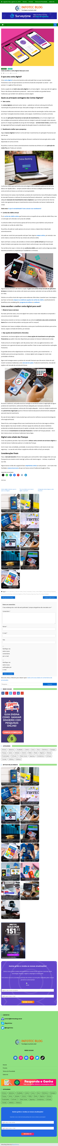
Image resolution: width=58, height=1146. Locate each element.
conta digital (8, 80)
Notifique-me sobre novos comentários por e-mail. (6, 652)
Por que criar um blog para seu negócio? (9, 597)
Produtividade (5, 756)
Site (4, 640)
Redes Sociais (23, 756)
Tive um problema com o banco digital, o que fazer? (27, 489)
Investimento (15, 594)
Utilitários (11, 759)
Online (24, 594)
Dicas (38, 749)
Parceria (31, 2)
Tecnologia (41, 594)
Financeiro (53, 591)
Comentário (6, 611)
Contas (33, 591)
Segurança (33, 594)
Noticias (49, 753)
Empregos (52, 749)
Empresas (48, 591)
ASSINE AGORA (27, 1002)
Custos (44, 591)
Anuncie (25, 2)
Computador (29, 591)
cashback (36, 302)
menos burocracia (13, 468)
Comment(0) (14, 73)
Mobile (10, 69)
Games (10, 753)
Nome (5, 626)
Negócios (20, 594)
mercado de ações (28, 363)
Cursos (33, 749)
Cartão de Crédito (19, 591)
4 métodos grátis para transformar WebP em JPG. (50, 597)
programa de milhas (26, 302)
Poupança (28, 594)
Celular (24, 591)
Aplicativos (12, 591)
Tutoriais (4, 759)
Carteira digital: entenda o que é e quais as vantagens (8, 489)
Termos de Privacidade (41, 2)
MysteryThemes (15, 1144)
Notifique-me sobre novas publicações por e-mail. (7, 666)
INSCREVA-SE (27, 1134)
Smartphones (40, 756)
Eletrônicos (45, 749)
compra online (40, 235)
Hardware (17, 753)
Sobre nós (51, 2)
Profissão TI (14, 756)
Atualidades (20, 749)
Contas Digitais (39, 591)
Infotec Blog (7, 73)
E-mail (5, 633)
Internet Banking (8, 594)
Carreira (27, 749)
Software (48, 756)
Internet (2, 594)
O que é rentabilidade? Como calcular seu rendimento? (24, 209)
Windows (18, 759)
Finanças (4, 69)
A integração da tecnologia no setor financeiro (46, 489)
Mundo (36, 753)
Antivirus (4, 749)
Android (7, 591)
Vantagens (46, 594)
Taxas (37, 594)
